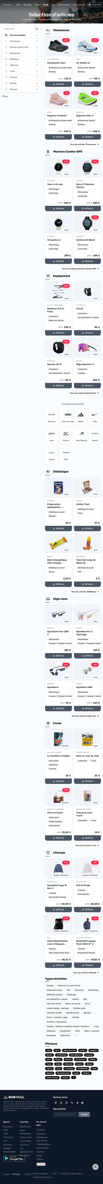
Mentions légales (40, 1173)
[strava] (72, 1102)
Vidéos (37, 4)
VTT (5, 1141)
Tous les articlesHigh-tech (84, 716)
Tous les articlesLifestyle (84, 973)
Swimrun (7, 1144)
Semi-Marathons (25, 1132)
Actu (53, 4)
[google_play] (82, 1102)
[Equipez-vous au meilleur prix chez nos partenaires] (21, 96)
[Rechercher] (37, 29)
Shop (45, 4)
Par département (26, 1150)
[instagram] (66, 1102)
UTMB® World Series (9, 1150)
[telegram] (77, 1102)
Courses (6, 4)
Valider (84, 1114)
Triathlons (8, 1137)
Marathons (25, 1126)
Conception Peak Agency (72, 1173)
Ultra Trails (25, 1141)
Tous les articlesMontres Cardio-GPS (79, 269)
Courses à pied (8, 1128)
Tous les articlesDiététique (83, 591)
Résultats (27, 4)
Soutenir (41, 1164)
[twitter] (61, 1102)
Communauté (79, 4)
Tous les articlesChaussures (83, 144)
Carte (18, 4)
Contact (40, 1129)
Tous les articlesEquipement (83, 393)
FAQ (54, 1173)
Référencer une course (41, 1139)
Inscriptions (42, 1148)
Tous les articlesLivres (85, 845)
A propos (41, 1133)
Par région (25, 1155)
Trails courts (26, 1137)
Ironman (24, 1144)
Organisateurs (63, 4)
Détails (60, 84)
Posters (40, 1151)
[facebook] (55, 1102)
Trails (6, 1133)
